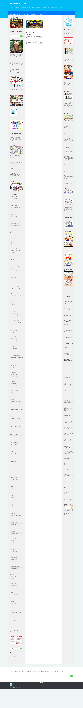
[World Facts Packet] (68, 204)
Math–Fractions (13, 465)
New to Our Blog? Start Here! (19, 11)
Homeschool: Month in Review (15, 407)
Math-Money (13, 472)
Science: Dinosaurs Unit (14, 531)
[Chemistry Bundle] (67, 156)
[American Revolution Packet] (68, 194)
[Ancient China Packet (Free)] (68, 483)
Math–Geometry (13, 468)
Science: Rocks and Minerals (15, 566)
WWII (11, 624)
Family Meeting (13, 277)
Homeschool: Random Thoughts (16, 418)
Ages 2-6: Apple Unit (14, 202)
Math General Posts (14, 459)
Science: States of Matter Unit (15, 570)
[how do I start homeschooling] (15, 134)
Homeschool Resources (30, 11)
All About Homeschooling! (15, 239)
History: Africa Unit (14, 311)
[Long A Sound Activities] (68, 316)
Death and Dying (13, 259)
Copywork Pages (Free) (14, 254)
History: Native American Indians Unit (17, 350)
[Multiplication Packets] (68, 403)
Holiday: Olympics (13, 383)
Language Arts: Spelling (14, 444)
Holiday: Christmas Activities (15, 363)
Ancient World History (14, 241)
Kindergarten (13, 428)
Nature (12, 492)
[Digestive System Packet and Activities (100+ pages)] (68, 151)
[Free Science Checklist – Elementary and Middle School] (68, 172)
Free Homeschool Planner (15, 290)
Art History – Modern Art (15, 243)
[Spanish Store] (68, 471)
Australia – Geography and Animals (16, 250)
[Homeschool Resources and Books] (14, 630)
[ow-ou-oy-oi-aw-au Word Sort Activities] (68, 324)
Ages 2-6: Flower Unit (14, 216)
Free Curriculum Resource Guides (16, 288)
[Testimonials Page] (16, 129)
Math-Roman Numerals (14, 474)
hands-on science (13, 299)
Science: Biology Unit (14, 520)
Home (49, 680)
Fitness (12, 279)
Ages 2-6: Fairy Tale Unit (14, 209)
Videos (12, 610)
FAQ (37, 14)
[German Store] (68, 490)
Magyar (12, 451)
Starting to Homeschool (14, 594)
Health (12, 302)
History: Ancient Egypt (14, 325)
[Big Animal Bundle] (68, 119)
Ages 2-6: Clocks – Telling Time (15, 207)
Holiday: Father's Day (14, 369)
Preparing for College (14, 502)
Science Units (38, 11)
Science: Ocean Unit (14, 557)
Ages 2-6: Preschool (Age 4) (15, 223)
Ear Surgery (12, 261)
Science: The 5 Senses (14, 576)
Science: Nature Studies (14, 555)
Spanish (12, 589)
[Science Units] (12, 173)
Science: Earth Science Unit (15, 533)
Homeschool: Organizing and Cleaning (17, 409)
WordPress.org (13, 661)
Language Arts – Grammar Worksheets (17, 436)
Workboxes (12, 618)
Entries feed (13, 656)
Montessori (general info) (15, 483)
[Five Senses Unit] (67, 458)
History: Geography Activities (15, 338)
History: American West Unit (15, 320)
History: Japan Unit (14, 346)
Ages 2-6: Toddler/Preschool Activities (17, 236)
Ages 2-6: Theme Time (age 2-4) (16, 234)
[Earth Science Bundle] (68, 53)
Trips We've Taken (13, 603)
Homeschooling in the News (15, 424)
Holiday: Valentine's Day (14, 390)
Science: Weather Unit (14, 583)
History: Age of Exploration (15, 313)
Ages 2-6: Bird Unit (14, 205)
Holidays (12, 392)
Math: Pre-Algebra (14, 477)
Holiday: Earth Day (14, 365)
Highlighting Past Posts (14, 306)
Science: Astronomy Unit (15, 517)
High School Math (13, 304)
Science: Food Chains (14, 540)
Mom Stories (13, 481)
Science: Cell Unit (13, 524)
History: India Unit (13, 344)
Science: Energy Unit (14, 538)
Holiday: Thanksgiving (14, 387)
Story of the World (14, 596)
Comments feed (13, 658)
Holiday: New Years (14, 381)
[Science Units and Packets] (16, 164)
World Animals (13, 620)
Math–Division (13, 463)
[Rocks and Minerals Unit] (68, 430)
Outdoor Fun (13, 495)
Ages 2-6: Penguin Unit (14, 218)
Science (12, 508)
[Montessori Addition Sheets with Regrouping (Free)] (68, 386)
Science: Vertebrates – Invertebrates (16, 578)
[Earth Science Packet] (68, 78)
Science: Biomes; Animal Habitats (16, 522)
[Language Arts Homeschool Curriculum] (68, 354)
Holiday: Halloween (14, 372)
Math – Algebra (13, 453)
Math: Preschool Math (14, 479)
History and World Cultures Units (16, 308)
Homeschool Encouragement (15, 14)
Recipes (12, 504)
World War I (13, 622)
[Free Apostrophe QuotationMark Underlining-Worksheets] (68, 364)
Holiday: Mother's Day (14, 378)
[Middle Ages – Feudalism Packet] (68, 285)
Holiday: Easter (13, 367)
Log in (12, 654)
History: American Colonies (15, 315)
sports (12, 592)
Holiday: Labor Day (14, 374)
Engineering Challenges (14, 272)
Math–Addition (13, 461)
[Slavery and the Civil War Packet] (68, 292)
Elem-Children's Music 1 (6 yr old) (16, 266)
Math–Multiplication (14, 470)
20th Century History (14, 196)
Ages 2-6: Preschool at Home (15, 228)
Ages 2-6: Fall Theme (14, 211)
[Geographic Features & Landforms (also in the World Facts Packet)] (68, 227)
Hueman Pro (20, 687)
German (12, 297)
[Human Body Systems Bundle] (68, 134)
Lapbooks (12, 449)
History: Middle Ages (14, 348)
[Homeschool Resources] (68, 415)
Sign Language (13, 587)
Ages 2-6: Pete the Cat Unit (15, 221)
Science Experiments (14, 511)
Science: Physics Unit (14, 559)
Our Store (11, 11)
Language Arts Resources (52, 11)
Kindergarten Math (14, 430)
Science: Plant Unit (14, 561)
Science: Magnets (13, 549)
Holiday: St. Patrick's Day (15, 385)
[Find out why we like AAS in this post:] (68, 347)
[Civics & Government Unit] (68, 183)
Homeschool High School (15, 399)
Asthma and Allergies (14, 248)
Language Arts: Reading (14, 442)
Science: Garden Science (14, 542)
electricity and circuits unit (15, 263)
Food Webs (12, 284)
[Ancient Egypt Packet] (68, 246)
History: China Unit (14, 330)
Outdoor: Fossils (13, 497)
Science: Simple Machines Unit (15, 568)
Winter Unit (12, 615)
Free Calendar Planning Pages (15, 286)
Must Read (12, 490)
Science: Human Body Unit (15, 547)
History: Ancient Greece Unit (15, 328)
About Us (23, 14)
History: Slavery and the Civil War (16, 355)
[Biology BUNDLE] (68, 98)
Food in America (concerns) (15, 281)
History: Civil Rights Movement (16, 336)
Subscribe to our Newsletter (31, 14)
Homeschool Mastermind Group (16, 401)
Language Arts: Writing (14, 446)
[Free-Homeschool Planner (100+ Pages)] (68, 499)
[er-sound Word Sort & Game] (67, 339)
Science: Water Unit (14, 580)
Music (12, 488)
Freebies (12, 293)
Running (12, 506)
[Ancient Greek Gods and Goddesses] (68, 265)
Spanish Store (67, 11)
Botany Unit (13, 252)
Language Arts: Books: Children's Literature (34, 28)
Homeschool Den (18, 3)
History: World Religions (14, 360)
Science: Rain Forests (14, 564)
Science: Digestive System (15, 529)
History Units (44, 11)
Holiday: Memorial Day (14, 376)
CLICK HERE (19, 72)
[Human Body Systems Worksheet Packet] (68, 450)
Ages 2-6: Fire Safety (14, 214)
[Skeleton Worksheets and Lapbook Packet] (68, 465)
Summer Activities (14, 598)
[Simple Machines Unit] (67, 439)
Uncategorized (13, 608)
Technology (12, 601)
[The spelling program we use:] (68, 331)
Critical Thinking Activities (15, 257)
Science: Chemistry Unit (14, 526)
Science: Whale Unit (14, 585)
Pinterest (12, 499)
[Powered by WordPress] (13, 687)
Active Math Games (14, 198)
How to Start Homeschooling (15, 426)
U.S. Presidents (13, 605)
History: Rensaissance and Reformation (17, 353)
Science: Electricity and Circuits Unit (16, 535)
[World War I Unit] (68, 300)
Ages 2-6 (12, 200)
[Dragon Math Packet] (67, 391)
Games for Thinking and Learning (16, 295)
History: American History (15, 318)
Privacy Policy (44, 680)
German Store (61, 11)
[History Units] (16, 154)
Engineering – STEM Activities (15, 270)
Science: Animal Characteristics (16, 515)
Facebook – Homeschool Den (15, 275)
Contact (41, 14)
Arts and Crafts (13, 245)
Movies (12, 486)
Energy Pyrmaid (13, 268)
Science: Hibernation (14, 544)
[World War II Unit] (68, 311)
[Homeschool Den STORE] (16, 86)
